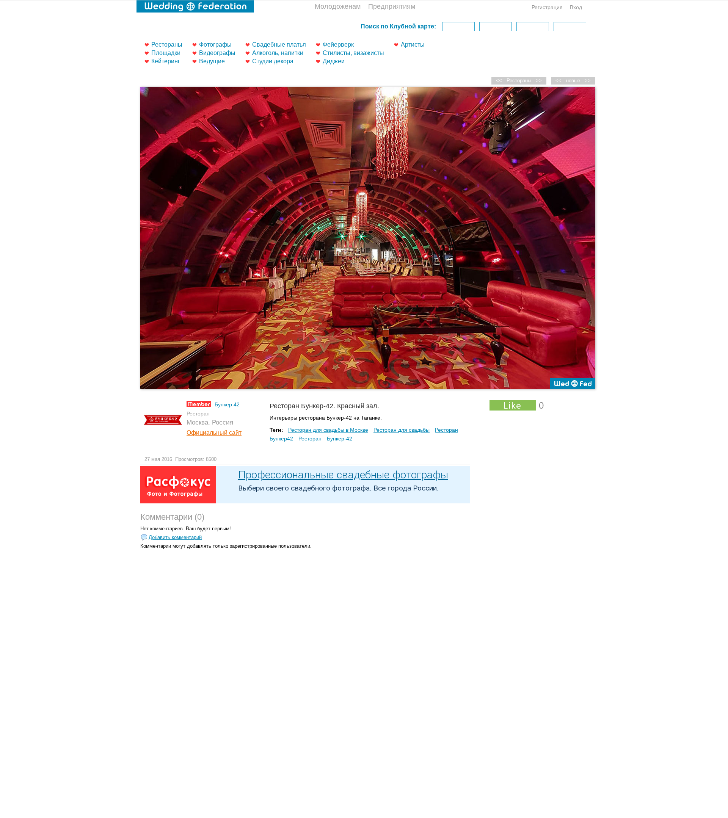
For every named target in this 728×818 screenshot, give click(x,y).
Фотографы (215, 44)
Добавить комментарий (175, 537)
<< (558, 80)
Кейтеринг (165, 61)
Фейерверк (338, 44)
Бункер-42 (339, 439)
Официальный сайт (214, 432)
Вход (576, 7)
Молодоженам (338, 6)
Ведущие (212, 61)
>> (588, 80)
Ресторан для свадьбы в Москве (328, 430)
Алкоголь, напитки (277, 53)
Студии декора (272, 61)
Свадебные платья (279, 44)
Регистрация (547, 7)
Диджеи (334, 61)
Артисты (413, 44)
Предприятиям (391, 6)
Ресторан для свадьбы (401, 430)
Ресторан (310, 439)
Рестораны (166, 44)
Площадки (165, 53)
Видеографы (217, 53)
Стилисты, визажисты (353, 53)
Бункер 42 (227, 404)
